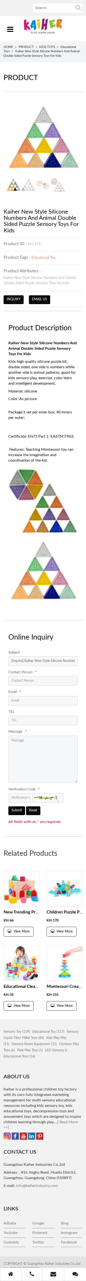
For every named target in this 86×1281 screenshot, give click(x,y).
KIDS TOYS (47, 47)
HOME (8, 47)
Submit (16, 810)
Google (38, 1223)
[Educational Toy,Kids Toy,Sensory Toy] (21, 962)
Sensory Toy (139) (17, 1031)
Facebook (69, 1242)
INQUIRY (14, 299)
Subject (14, 652)
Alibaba (10, 1223)
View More (22, 931)
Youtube (10, 1233)
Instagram (69, 1233)
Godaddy (11, 1242)
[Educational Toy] (21, 888)
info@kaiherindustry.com (37, 1186)
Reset (33, 810)
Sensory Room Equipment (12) (34, 1044)
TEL (11, 712)
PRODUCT (26, 47)
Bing (64, 1223)
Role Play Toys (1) (30, 1050)
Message (17, 731)
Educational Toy (44, 257)
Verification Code (23, 789)
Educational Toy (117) (48, 1031)
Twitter (38, 1242)
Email (14, 692)
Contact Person (22, 672)
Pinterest (40, 1233)
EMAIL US (39, 299)
